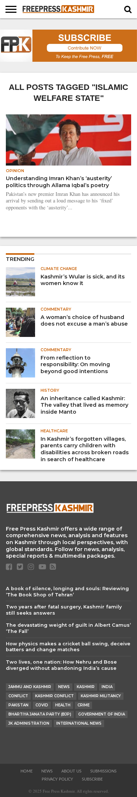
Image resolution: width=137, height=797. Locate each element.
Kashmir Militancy (101, 696)
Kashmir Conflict (54, 696)
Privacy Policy (57, 779)
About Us (71, 771)
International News (79, 723)
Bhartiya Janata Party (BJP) (39, 714)
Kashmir (86, 686)
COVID (41, 705)
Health (63, 705)
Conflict (18, 696)
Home (26, 771)
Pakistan (18, 705)
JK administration (28, 723)
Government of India (101, 714)
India (107, 686)
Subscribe (92, 779)
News (64, 686)
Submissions (103, 771)
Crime (83, 705)
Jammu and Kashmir (29, 686)
